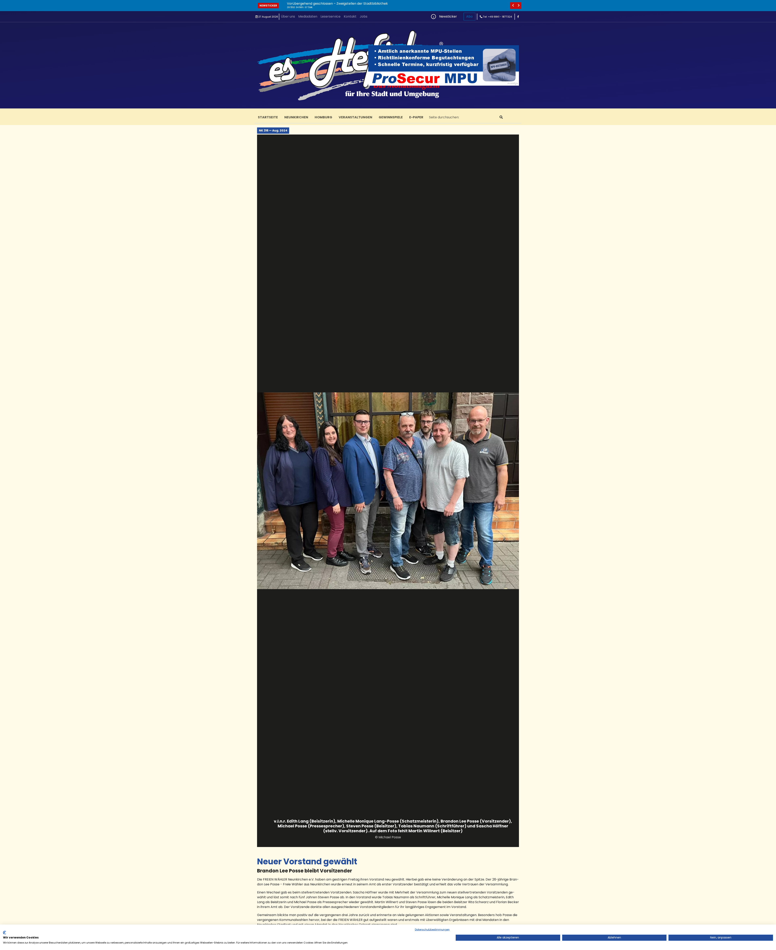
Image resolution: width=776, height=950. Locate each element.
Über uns (288, 16)
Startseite (268, 117)
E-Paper (416, 117)
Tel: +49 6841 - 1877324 (497, 16)
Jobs (363, 16)
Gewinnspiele (391, 117)
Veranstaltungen (355, 117)
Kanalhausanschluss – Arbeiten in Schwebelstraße (327, 3)
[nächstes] (518, 5)
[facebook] (518, 16)
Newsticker (268, 5)
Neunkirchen (296, 117)
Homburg (323, 117)
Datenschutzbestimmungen (432, 929)
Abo (469, 16)
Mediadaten (307, 16)
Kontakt (350, 16)
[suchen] (501, 117)
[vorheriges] (513, 5)
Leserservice (331, 16)
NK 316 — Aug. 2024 (273, 130)
